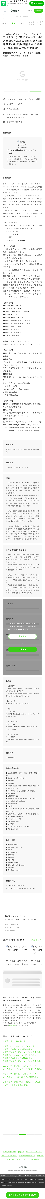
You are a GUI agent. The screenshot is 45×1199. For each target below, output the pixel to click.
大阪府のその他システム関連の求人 (17, 1049)
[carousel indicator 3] (22, 1134)
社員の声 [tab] (40, 23)
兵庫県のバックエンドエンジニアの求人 (19, 1055)
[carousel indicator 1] (7, 1134)
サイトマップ (21, 1160)
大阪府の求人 (8, 1041)
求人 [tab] (13, 23)
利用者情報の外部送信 (27, 1156)
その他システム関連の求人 (27, 1077)
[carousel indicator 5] (38, 1134)
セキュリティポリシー (9, 1156)
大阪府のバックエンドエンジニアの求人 (19, 1046)
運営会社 (21, 1152)
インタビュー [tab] (31, 23)
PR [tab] (22, 23)
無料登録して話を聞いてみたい (22, 1195)
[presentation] (22, 16)
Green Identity (34, 1160)
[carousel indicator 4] (30, 1134)
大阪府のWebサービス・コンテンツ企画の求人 (22, 1052)
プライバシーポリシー (34, 1152)
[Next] (38, 76)
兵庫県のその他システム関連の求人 (17, 1058)
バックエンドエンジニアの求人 (29, 1069)
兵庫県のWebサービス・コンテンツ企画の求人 (22, 1061)
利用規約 (40, 1156)
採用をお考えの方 (9, 1152)
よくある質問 (10, 1160)
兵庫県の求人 (21, 1041)
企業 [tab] (4, 23)
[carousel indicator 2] (14, 1134)
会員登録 (38, 10)
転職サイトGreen (7, 1176)
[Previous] (6, 76)
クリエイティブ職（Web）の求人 (17, 1082)
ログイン (29, 10)
